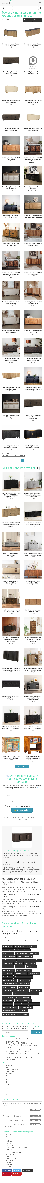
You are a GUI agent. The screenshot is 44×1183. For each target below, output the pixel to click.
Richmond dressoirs (8, 970)
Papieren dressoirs (23, 950)
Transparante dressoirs (9, 980)
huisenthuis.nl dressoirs (9, 987)
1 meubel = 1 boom (12, 1158)
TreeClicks (9, 1039)
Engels (8, 1088)
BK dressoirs (18, 963)
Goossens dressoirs (26, 1007)
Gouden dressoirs (21, 953)
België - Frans (10, 1072)
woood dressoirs (34, 973)
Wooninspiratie (11, 1164)
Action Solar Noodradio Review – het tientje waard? (21, 1125)
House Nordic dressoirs (10, 984)
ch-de (7, 1080)
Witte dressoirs (34, 1004)
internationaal (25, 1051)
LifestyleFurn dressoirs (21, 990)
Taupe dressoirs (7, 1004)
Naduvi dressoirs (36, 960)
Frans (7, 1068)
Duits (7, 1084)
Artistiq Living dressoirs (25, 957)
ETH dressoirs (20, 967)
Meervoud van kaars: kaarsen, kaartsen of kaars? (21, 1105)
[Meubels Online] (3, 8)
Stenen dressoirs (24, 984)
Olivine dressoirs (22, 1011)
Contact (8, 1167)
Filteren (28, 20)
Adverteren (9, 1162)
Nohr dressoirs (31, 967)
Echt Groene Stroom (12, 1045)
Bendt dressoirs (19, 946)
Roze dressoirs (33, 953)
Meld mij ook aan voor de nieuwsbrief (19, 806)
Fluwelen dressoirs (20, 973)
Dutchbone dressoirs (9, 960)
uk (6, 1092)
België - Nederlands (12, 1070)
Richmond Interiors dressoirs (23, 977)
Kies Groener (10, 1049)
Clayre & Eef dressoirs (9, 957)
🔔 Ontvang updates (22, 810)
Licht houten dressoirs (20, 994)
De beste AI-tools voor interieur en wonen (21, 1111)
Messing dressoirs (8, 1000)
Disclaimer (9, 1141)
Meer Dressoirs (22, 766)
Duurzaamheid (10, 1154)
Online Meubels (11, 1135)
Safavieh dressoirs (8, 953)
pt (6, 1086)
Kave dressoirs (7, 994)
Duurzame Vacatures (12, 1051)
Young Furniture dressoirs (23, 1000)
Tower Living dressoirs (9, 950)
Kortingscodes (10, 1156)
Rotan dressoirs (7, 946)
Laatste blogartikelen (11, 1099)
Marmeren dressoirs (9, 1011)
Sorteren (38, 20)
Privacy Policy (10, 1149)
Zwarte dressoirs (8, 997)
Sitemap (8, 1143)
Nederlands (9, 1066)
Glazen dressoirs (31, 946)
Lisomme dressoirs (23, 960)
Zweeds (8, 1078)
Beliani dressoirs (7, 973)
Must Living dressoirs (9, 1014)
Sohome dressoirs (8, 967)
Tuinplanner (9, 1160)
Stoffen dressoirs (8, 990)
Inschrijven (36, 1032)
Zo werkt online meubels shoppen (17, 1147)
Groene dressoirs (24, 987)
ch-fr (7, 1082)
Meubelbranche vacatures (14, 1152)
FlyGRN (8, 1043)
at (6, 1096)
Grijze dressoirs (7, 963)
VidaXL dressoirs (7, 977)
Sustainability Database (13, 1057)
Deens (8, 1094)
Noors (8, 1076)
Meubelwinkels (10, 1145)
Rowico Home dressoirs (24, 970)
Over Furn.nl (9, 1137)
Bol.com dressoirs (22, 1014)
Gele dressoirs (33, 994)
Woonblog (9, 1139)
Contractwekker (11, 1053)
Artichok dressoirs (24, 980)
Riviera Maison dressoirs (22, 997)
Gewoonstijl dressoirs (21, 1004)
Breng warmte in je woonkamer (21, 1116)
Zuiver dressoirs (36, 990)
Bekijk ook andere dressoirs (19, 468)
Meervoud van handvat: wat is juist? (21, 1120)
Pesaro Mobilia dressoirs (10, 1007)
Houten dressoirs (30, 963)
